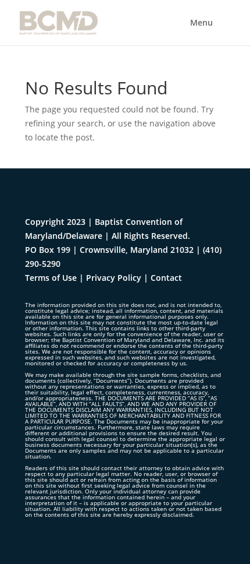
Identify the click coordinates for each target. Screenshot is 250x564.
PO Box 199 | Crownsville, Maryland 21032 (109, 249)
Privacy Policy (113, 277)
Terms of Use (51, 277)
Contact (166, 277)
